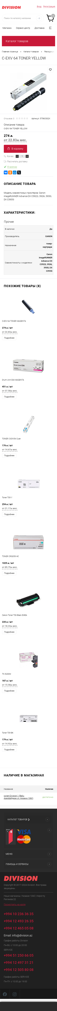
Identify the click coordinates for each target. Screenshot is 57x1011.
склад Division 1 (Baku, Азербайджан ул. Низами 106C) (18, 796)
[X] (19, 172)
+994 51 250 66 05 (19, 955)
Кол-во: (10, 156)
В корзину (17, 148)
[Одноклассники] (10, 172)
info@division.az (22, 935)
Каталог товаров (17, 41)
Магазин (7, 28)
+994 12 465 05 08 (19, 928)
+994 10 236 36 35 (19, 914)
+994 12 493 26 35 (19, 921)
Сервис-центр (23, 28)
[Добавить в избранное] (50, 70)
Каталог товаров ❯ (19, 819)
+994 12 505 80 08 (19, 969)
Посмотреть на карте (14, 904)
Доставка (39, 28)
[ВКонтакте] (6, 172)
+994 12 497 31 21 (19, 962)
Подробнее (9, 338)
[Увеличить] (28, 92)
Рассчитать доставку (17, 161)
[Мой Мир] (14, 172)
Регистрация (49, 6)
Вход (39, 6)
